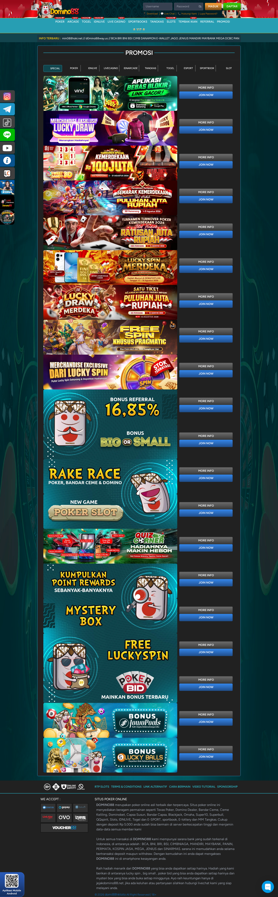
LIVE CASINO (116, 20)
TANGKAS (157, 21)
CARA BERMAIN (179, 786)
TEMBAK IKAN (187, 20)
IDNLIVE (99, 20)
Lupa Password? (208, 13)
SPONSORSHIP (227, 786)
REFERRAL (207, 21)
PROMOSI (223, 21)
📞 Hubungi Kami (187, 13)
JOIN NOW (206, 95)
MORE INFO (206, 87)
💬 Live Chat (168, 13)
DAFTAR (232, 6)
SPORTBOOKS (137, 21)
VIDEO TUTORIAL (203, 786)
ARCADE (73, 20)
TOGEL (86, 20)
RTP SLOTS (102, 786)
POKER (60, 20)
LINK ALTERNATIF (155, 786)
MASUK (213, 6)
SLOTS (171, 20)
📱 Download (150, 13)
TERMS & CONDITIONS (126, 786)
